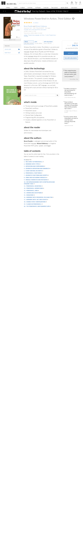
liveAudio (46, 7)
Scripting (26, 36)
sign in (80, 4)
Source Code (8, 49)
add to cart (71, 53)
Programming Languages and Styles (36, 35)
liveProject (38, 7)
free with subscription (71, 58)
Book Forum (8, 52)
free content (54, 7)
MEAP (15, 7)
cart (76, 4)
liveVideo (30, 7)
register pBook (64, 7)
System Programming (50, 35)
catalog (8, 7)
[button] (3, 11)
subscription (74, 7)
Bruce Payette (28, 26)
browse (72, 4)
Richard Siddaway (41, 26)
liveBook (22, 7)
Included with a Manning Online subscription (35, 29)
